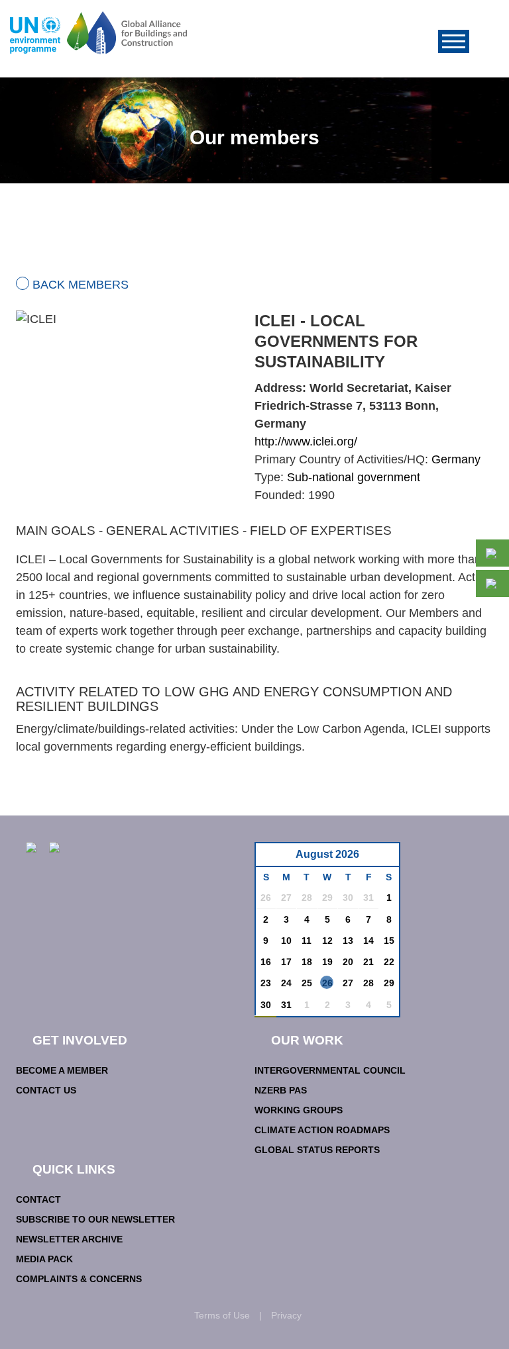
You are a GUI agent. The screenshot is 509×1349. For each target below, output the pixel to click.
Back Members (80, 284)
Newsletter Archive (69, 1239)
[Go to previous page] (272, 858)
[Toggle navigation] (453, 41)
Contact (38, 1199)
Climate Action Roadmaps (322, 1130)
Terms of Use (222, 1315)
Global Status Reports (317, 1149)
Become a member (62, 1070)
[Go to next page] (385, 858)
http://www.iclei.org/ (305, 441)
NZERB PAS (280, 1090)
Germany (456, 459)
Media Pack (44, 1259)
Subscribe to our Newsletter (95, 1219)
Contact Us (46, 1090)
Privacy (286, 1315)
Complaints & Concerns (79, 1279)
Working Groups (298, 1110)
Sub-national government (353, 477)
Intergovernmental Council (330, 1070)
